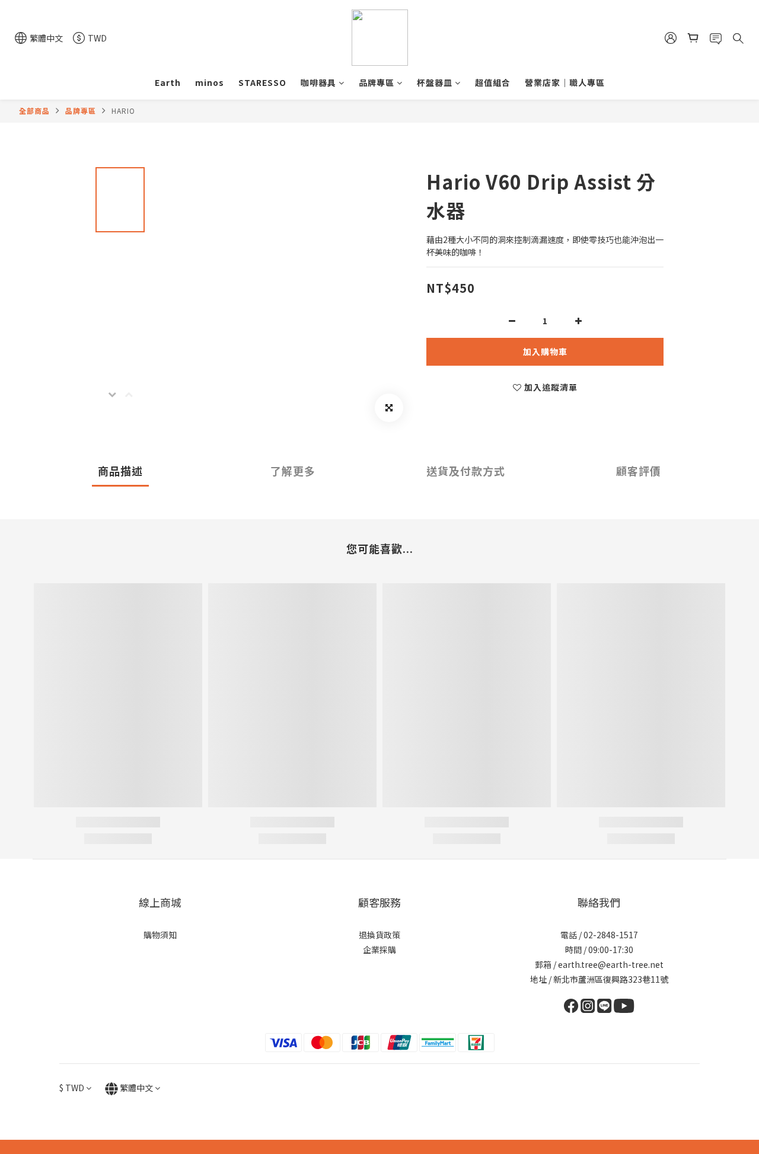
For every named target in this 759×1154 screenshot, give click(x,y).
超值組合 (493, 82)
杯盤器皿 (434, 82)
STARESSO (262, 82)
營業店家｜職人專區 (565, 82)
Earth (168, 82)
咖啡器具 (318, 82)
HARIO (123, 111)
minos (209, 82)
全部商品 (34, 111)
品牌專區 (376, 82)
